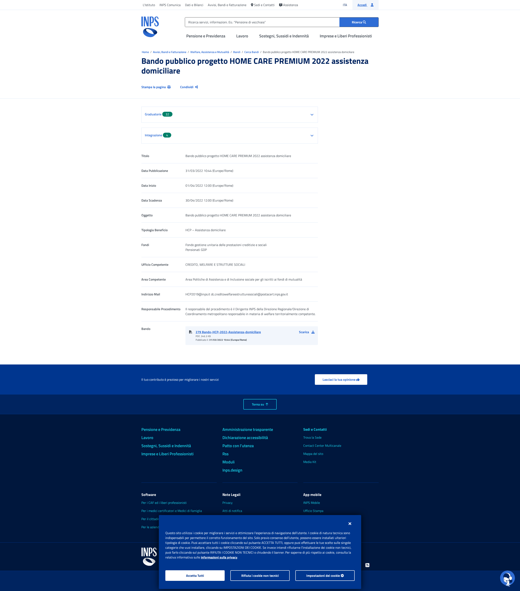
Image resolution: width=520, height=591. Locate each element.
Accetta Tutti (195, 575)
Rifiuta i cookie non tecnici (260, 575)
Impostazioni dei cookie (323, 575)
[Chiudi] (350, 523)
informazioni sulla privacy (219, 557)
